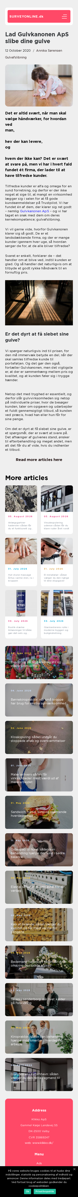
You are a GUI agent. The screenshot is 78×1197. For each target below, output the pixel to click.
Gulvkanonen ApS (34, 211)
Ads (39, 1163)
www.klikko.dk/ (42, 1143)
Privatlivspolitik (45, 1191)
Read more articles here (39, 459)
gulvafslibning (16, 57)
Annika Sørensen (49, 50)
